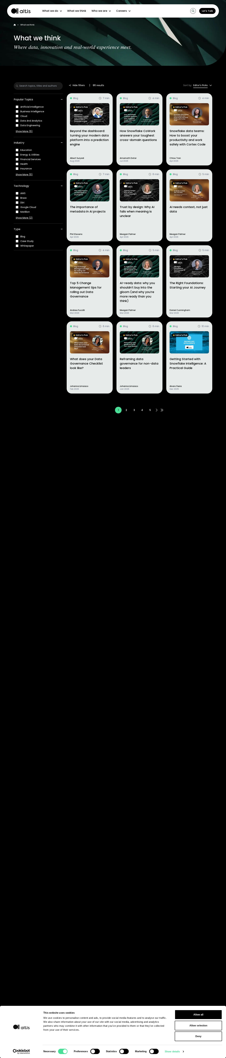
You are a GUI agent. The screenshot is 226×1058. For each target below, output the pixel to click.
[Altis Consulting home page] (19, 11)
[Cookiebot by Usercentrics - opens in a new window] (21, 1051)
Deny (198, 1036)
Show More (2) (24, 217)
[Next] (157, 410)
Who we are (99, 11)
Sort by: (187, 85)
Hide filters (79, 85)
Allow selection (198, 1025)
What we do (50, 11)
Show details (172, 1051)
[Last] (162, 410)
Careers (121, 11)
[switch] (95, 1051)
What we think (76, 11)
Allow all (198, 1014)
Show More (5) (24, 131)
